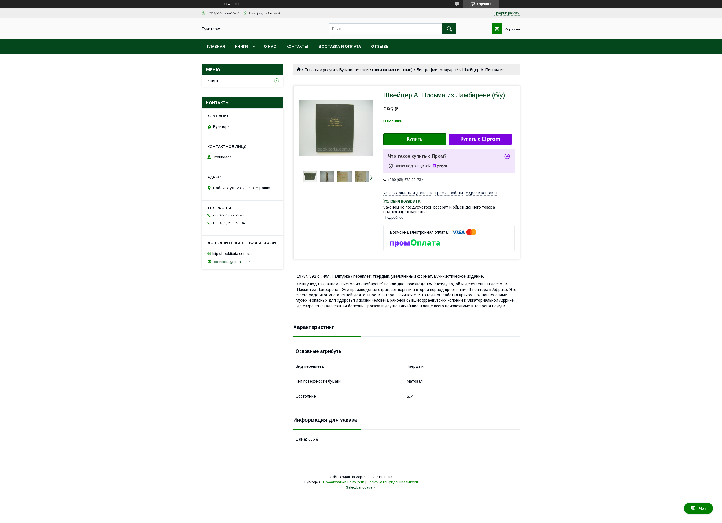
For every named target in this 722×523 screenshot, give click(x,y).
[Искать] (449, 28)
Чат (702, 508)
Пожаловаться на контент (343, 482)
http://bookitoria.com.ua (232, 253)
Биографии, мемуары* (437, 69)
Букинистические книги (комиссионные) (376, 69)
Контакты (297, 46)
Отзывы (380, 46)
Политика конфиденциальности (392, 482)
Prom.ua (385, 477)
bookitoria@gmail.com (232, 261)
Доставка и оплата (339, 46)
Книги (241, 46)
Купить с (470, 139)
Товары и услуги (320, 69)
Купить (415, 139)
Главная (216, 46)
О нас (270, 46)
